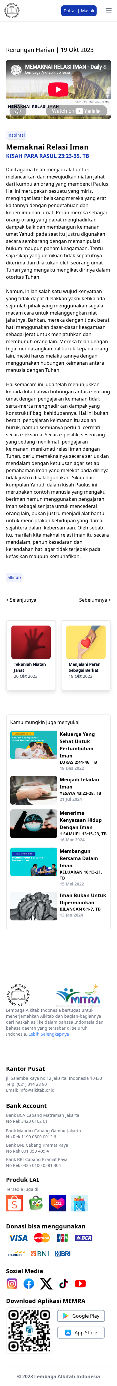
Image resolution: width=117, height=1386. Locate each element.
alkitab (14, 577)
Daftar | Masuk (79, 10)
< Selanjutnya (21, 600)
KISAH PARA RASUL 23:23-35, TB (47, 155)
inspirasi (16, 135)
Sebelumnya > (95, 600)
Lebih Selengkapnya (48, 1034)
